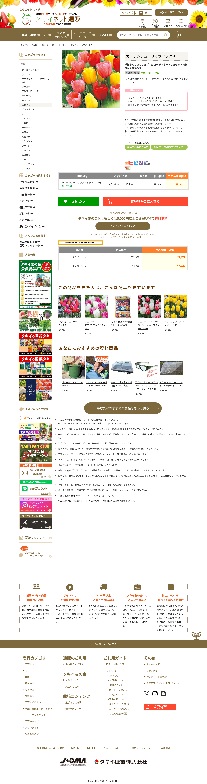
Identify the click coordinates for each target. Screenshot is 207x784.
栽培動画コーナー (74, 708)
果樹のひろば (32, 734)
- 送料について (115, 685)
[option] (71, 313)
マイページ (111, 670)
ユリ (24, 159)
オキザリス (27, 95)
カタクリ (26, 100)
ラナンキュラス (29, 163)
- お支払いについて (117, 694)
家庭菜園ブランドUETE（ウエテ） (164, 683)
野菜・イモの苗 (33, 702)
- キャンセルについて (119, 704)
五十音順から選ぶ (30, 70)
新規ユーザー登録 (115, 664)
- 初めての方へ (115, 675)
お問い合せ (152, 670)
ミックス (26, 150)
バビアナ (26, 136)
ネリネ (25, 132)
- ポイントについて (117, 689)
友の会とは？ (72, 680)
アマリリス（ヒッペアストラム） (35, 80)
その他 (25, 122)
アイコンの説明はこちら (137, 142)
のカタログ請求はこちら (37, 417)
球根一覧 (45, 45)
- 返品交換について (117, 699)
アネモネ (26, 74)
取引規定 (91, 748)
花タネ (28, 670)
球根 (23, 63)
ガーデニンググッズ (35, 715)
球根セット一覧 (58, 45)
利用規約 (75, 748)
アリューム (27, 86)
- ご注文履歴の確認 (117, 713)
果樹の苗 (29, 696)
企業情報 (165, 748)
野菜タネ (29, 664)
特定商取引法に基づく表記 (50, 748)
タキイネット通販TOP (29, 45)
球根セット (27, 104)
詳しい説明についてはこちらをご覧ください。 (128, 490)
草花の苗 (29, 683)
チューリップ (28, 127)
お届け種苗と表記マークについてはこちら (78, 495)
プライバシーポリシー (113, 748)
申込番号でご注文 (74, 664)
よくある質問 (153, 664)
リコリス (26, 168)
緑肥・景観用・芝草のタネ (38, 708)
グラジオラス (28, 109)
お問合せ (168, 25)
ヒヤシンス (27, 141)
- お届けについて (116, 680)
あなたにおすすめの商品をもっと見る (123, 408)
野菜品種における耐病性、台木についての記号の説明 (83, 501)
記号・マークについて (143, 748)
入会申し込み (72, 686)
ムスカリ (26, 154)
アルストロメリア (30, 91)
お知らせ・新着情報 (156, 676)
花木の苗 (29, 689)
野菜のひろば (32, 721)
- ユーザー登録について (120, 708)
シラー (25, 113)
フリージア (27, 145)
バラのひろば (32, 727)
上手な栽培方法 (73, 702)
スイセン (26, 118)
